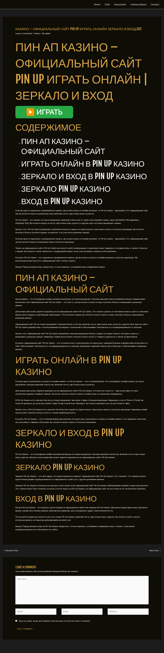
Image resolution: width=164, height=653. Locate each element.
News (37, 33)
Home (97, 4)
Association (120, 4)
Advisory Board (138, 4)
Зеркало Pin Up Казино (66, 189)
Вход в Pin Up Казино (61, 201)
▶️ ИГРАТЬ (44, 112)
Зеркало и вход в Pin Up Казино (84, 176)
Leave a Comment (23, 33)
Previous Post (10, 550)
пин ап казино (21, 299)
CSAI (107, 4)
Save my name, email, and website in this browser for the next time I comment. (54, 621)
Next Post (155, 550)
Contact (155, 4)
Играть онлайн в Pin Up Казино (83, 163)
